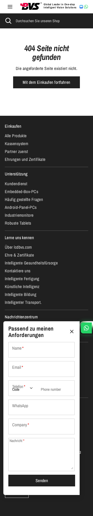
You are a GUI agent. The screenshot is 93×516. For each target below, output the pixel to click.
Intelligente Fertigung (22, 279)
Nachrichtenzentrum (21, 317)
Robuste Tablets (18, 223)
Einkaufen (13, 126)
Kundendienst (16, 184)
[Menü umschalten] (10, 7)
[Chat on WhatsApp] (86, 7)
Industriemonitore (19, 215)
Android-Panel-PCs (21, 207)
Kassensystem (16, 144)
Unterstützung (16, 174)
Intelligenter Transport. (23, 302)
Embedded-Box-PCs (21, 192)
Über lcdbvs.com (18, 247)
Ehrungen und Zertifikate (25, 159)
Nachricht (17, 440)
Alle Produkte (16, 136)
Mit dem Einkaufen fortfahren (46, 82)
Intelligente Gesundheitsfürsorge (31, 263)
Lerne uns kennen (19, 238)
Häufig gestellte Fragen (24, 199)
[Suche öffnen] (8, 21)
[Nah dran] (72, 332)
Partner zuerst (16, 151)
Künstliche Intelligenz (22, 287)
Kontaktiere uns (18, 271)
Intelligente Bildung (20, 294)
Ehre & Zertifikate (19, 255)
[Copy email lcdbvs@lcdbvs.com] (81, 7)
